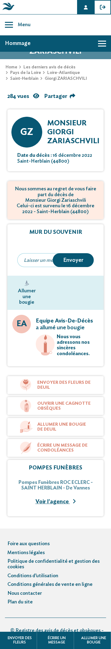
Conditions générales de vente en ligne (49, 584)
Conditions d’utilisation (32, 575)
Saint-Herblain (24, 78)
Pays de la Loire (25, 73)
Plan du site (20, 601)
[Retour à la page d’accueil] (7, 10)
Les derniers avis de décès (49, 67)
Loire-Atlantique (63, 73)
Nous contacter (24, 593)
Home (11, 67)
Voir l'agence (52, 502)
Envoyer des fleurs (20, 640)
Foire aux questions (28, 543)
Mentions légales (26, 552)
